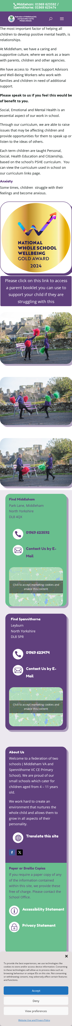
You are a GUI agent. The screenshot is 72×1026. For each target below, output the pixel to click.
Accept (36, 990)
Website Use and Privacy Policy (34, 1020)
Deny (36, 1001)
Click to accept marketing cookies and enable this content (36, 587)
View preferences (36, 1011)
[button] (66, 956)
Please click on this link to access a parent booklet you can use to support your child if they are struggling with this (36, 291)
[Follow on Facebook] (12, 852)
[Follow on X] (20, 852)
